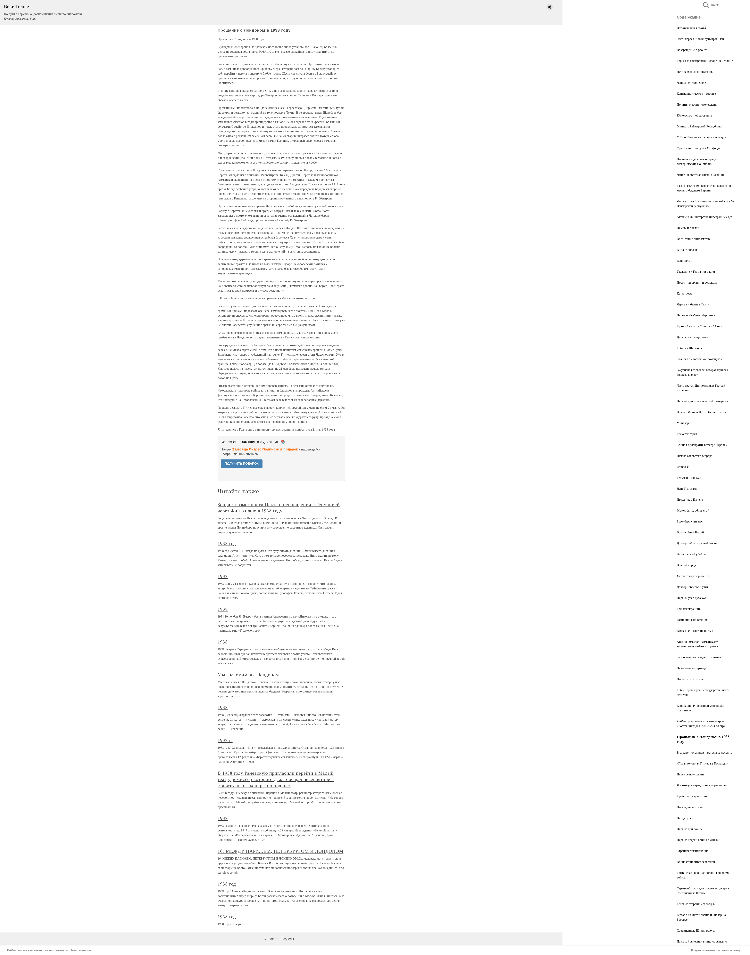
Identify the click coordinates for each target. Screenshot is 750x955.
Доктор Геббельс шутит (692, 587)
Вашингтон (684, 260)
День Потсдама (687, 488)
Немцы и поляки (688, 228)
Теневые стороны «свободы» (696, 904)
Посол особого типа (690, 679)
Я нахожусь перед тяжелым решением (702, 785)
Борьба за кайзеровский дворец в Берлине (705, 61)
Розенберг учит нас (690, 521)
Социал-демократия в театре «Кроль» (702, 445)
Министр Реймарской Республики (699, 126)
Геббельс (682, 467)
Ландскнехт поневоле (691, 82)
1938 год (227, 543)
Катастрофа (684, 293)
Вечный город (686, 565)
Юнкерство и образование (694, 115)
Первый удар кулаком (691, 598)
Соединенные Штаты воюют (696, 930)
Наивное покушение (690, 774)
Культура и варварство (692, 796)
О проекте (271, 939)
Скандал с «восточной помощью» (699, 359)
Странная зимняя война (692, 851)
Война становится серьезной (696, 862)
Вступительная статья (691, 28)
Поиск (710, 5)
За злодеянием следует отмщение (699, 657)
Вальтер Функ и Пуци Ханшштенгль (701, 412)
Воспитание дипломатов (693, 239)
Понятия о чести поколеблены (697, 104)
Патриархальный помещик (695, 71)
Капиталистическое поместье (696, 93)
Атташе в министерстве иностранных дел (704, 217)
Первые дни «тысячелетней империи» (702, 401)
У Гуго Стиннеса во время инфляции (701, 137)
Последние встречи (690, 807)
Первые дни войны (690, 829)
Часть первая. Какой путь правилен (700, 39)
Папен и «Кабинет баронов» (696, 315)
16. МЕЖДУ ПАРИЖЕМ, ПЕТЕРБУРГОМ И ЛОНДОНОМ (280, 851)
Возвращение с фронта (692, 50)
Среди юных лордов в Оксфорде (698, 148)
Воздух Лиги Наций (690, 532)
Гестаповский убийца (691, 554)
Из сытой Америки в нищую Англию (702, 941)
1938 (223, 576)
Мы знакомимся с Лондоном (248, 674)
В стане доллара (687, 249)
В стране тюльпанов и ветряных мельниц (704, 752)
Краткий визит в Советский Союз (699, 326)
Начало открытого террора (694, 456)
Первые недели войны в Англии (698, 840)
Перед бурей (685, 818)
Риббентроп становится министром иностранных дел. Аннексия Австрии (49, 950)
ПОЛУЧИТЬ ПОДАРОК (242, 463)
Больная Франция (688, 609)
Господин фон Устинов (692, 620)
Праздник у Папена (690, 499)
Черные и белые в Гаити (693, 304)
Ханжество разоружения (693, 576)
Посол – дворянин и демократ (697, 282)
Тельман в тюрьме (689, 477)
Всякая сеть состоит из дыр (695, 630)
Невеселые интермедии (692, 668)
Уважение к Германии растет (696, 271)
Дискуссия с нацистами (692, 337)
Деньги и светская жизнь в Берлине (700, 175)
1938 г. (225, 740)
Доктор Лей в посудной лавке (697, 543)
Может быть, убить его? (693, 510)
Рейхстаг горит (687, 434)
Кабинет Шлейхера (690, 348)
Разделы (287, 939)
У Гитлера (683, 423)
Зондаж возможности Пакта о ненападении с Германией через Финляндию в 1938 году (279, 507)
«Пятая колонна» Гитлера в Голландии (702, 763)
